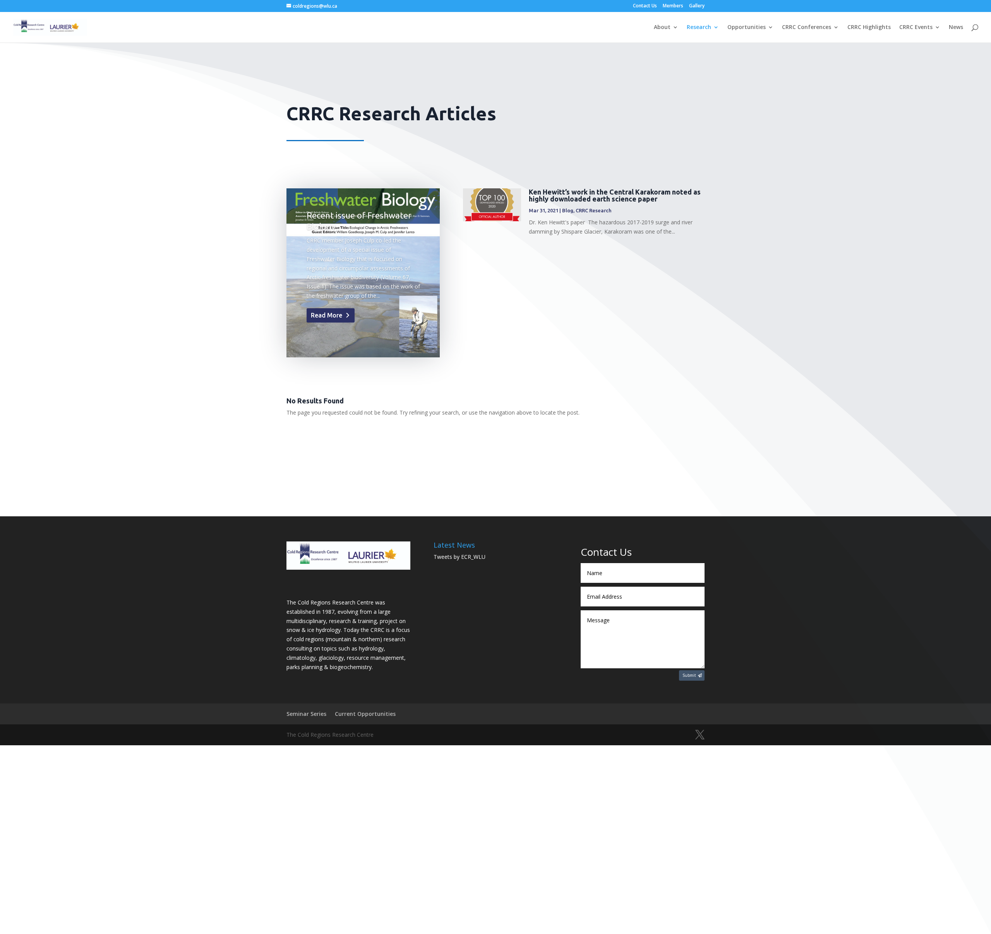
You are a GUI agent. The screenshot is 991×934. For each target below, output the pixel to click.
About (662, 27)
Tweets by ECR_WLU (459, 556)
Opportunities (746, 27)
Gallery (697, 6)
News (956, 27)
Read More (326, 315)
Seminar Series (306, 713)
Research (699, 27)
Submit (689, 675)
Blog (567, 210)
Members (673, 6)
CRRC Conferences (806, 27)
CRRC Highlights (869, 27)
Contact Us (645, 6)
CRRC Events (916, 27)
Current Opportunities (365, 713)
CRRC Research (593, 210)
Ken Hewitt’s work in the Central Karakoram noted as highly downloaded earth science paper (615, 195)
